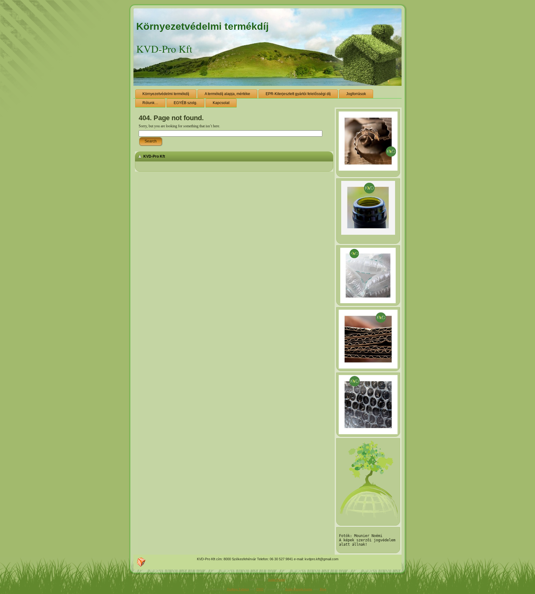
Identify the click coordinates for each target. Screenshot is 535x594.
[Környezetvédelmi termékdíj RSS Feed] (141, 562)
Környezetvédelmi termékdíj (202, 26)
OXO (259, 589)
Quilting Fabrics (238, 589)
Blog (323, 589)
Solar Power (276, 579)
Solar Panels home (298, 589)
